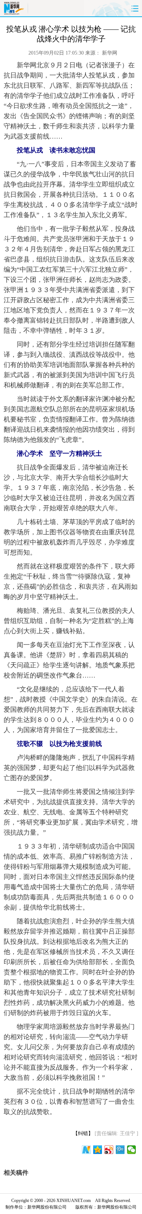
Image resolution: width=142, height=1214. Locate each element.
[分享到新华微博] (86, 1149)
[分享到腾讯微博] (120, 1149)
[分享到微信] (131, 1149)
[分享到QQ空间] (97, 1149)
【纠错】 (83, 1133)
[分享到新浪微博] (109, 1149)
